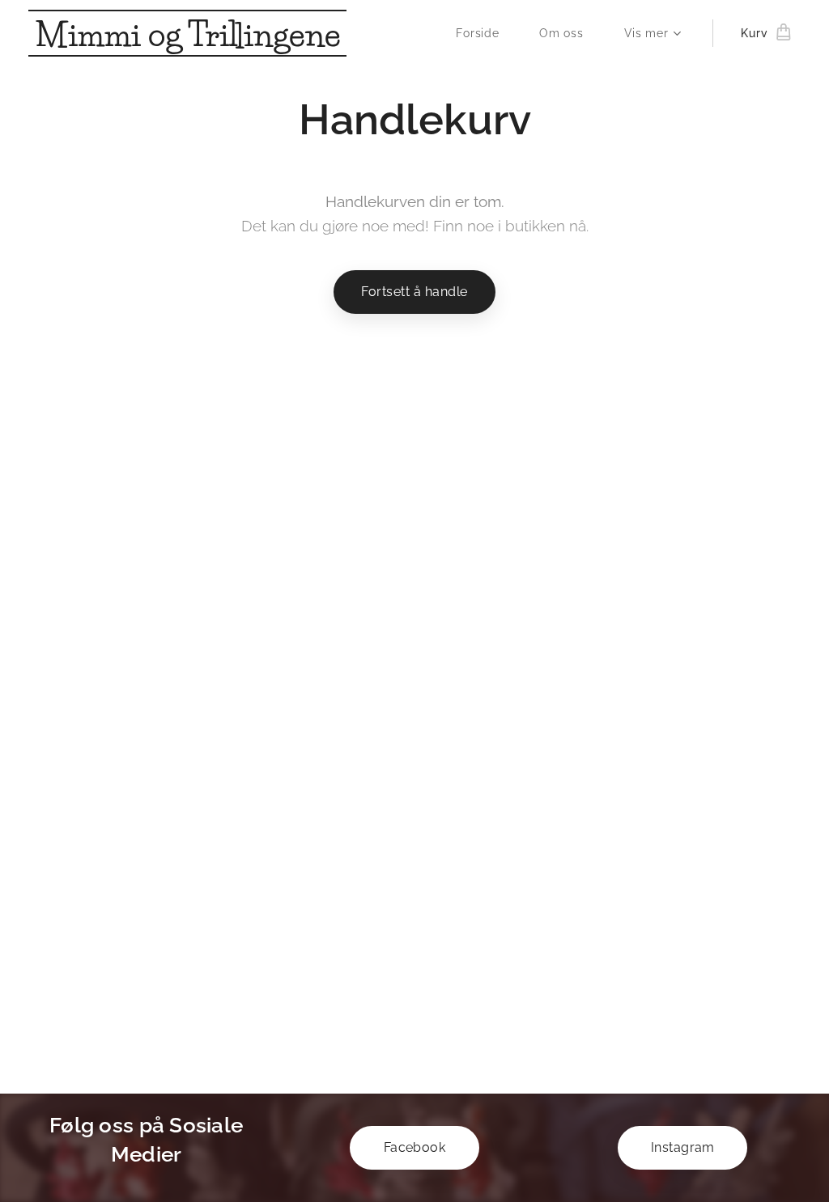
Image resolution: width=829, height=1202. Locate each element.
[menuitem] (485, 33)
